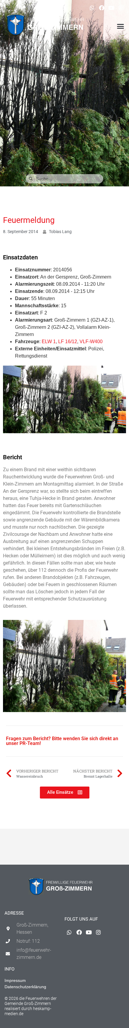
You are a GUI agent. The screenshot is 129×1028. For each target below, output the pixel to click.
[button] (120, 26)
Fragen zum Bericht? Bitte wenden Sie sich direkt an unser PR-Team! (62, 741)
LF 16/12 (67, 341)
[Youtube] (111, 8)
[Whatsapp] (92, 8)
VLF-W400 (91, 341)
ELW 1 (49, 341)
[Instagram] (121, 8)
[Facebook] (101, 8)
